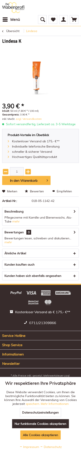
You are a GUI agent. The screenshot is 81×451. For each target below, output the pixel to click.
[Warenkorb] (74, 19)
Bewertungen (14, 232)
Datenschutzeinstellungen (40, 412)
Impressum (30, 447)
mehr (16, 221)
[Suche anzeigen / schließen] (42, 19)
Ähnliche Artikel (15, 253)
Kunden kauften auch (20, 264)
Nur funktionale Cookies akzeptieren (40, 424)
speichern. (33, 404)
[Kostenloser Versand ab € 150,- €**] (40, 312)
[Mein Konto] (63, 19)
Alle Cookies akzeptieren (40, 435)
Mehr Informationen (55, 404)
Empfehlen (64, 191)
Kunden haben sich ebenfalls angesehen (33, 276)
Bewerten (37, 191)
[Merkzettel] (53, 19)
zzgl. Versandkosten (29, 118)
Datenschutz (52, 447)
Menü (15, 19)
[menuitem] (11, 19)
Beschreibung (14, 211)
